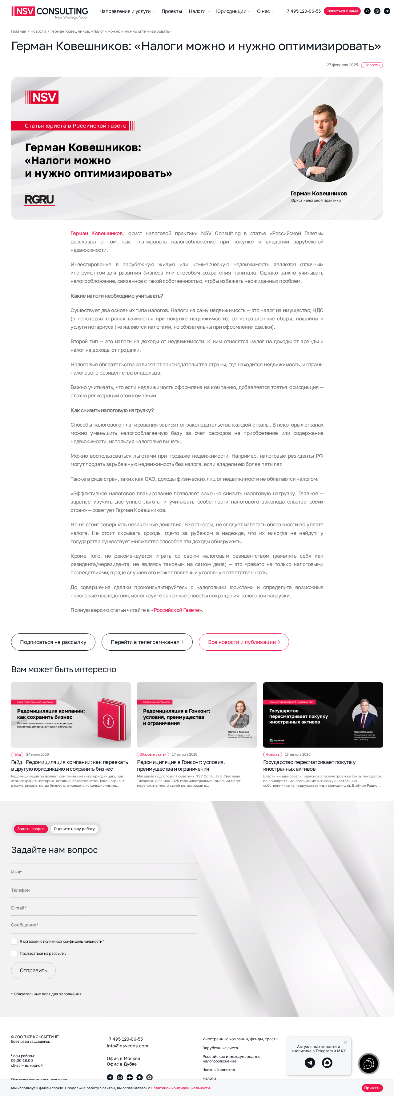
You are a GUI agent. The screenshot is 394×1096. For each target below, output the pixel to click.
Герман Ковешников (96, 233)
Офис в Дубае (122, 1063)
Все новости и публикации (242, 642)
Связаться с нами (342, 11)
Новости (38, 31)
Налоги (209, 1078)
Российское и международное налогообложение (231, 1058)
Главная (18, 31)
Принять (372, 1088)
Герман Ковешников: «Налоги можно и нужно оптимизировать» (110, 31)
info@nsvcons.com (127, 1046)
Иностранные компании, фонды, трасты (240, 1039)
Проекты (172, 11)
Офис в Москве (123, 1058)
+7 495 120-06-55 (303, 11)
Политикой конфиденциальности (180, 1088)
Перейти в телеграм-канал (145, 642)
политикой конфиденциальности (73, 941)
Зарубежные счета (220, 1048)
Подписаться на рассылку (53, 642)
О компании (328, 1039)
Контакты (326, 1065)
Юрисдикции (231, 11)
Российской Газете (176, 610)
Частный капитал (219, 1070)
